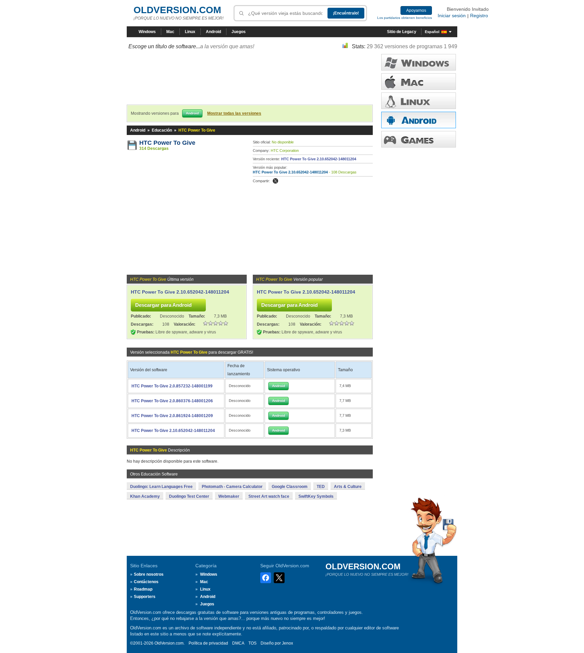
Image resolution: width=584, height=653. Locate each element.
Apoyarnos (416, 10)
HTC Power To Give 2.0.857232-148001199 (172, 386)
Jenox (287, 643)
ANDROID (418, 120)
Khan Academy (145, 496)
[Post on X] (275, 181)
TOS (252, 643)
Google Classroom (290, 486)
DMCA (238, 643)
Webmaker (228, 496)
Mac (170, 31)
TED (321, 486)
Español (432, 32)
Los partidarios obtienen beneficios (404, 18)
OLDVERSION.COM (177, 10)
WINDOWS (418, 62)
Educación (162, 130)
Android (213, 31)
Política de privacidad (208, 643)
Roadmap (143, 589)
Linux (190, 31)
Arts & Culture (348, 486)
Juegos (239, 31)
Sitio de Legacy (401, 31)
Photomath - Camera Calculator (232, 486)
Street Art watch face (268, 496)
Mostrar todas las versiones (234, 113)
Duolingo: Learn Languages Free (161, 486)
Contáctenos (146, 581)
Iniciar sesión (452, 15)
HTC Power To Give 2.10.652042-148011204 (318, 159)
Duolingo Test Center (189, 496)
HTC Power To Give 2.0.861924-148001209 (172, 415)
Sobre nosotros (149, 574)
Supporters (144, 596)
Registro (479, 15)
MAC (418, 81)
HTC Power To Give (167, 142)
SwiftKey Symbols (316, 496)
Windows (147, 31)
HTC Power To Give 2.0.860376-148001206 (172, 401)
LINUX (418, 100)
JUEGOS (418, 139)
